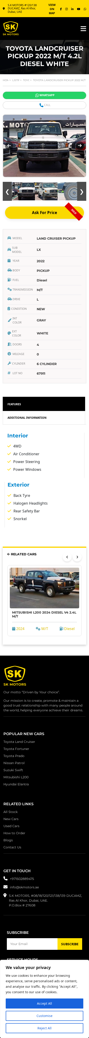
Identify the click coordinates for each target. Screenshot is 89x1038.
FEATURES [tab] (14, 404)
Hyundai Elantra (16, 784)
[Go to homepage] (14, 677)
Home (7, 80)
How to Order (14, 833)
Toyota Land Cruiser (19, 742)
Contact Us (12, 847)
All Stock (10, 812)
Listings (18, 80)
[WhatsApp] (85, 9)
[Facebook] (61, 9)
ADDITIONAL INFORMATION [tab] (27, 418)
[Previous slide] (9, 145)
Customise (44, 1016)
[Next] (77, 556)
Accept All (44, 1003)
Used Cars (11, 826)
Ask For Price (55, 211)
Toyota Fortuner (16, 749)
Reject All (44, 1028)
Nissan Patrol (14, 763)
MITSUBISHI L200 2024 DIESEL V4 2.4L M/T (44, 614)
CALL (47, 105)
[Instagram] (66, 9)
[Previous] (67, 556)
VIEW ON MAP (52, 9)
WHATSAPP (47, 95)
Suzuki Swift (13, 770)
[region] (44, 999)
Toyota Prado (13, 756)
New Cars (10, 819)
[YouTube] (78, 9)
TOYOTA (28, 80)
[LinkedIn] (72, 9)
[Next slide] (80, 145)
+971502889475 (22, 879)
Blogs (8, 840)
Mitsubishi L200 (16, 777)
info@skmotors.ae (24, 887)
